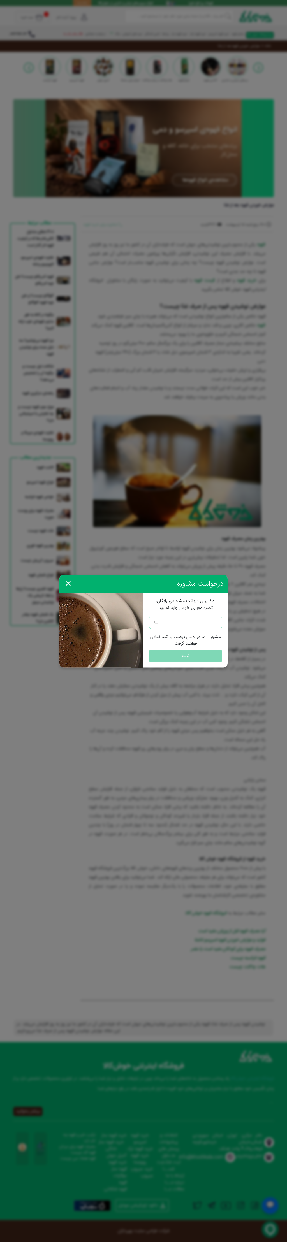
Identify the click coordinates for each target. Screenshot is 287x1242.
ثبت (185, 656)
